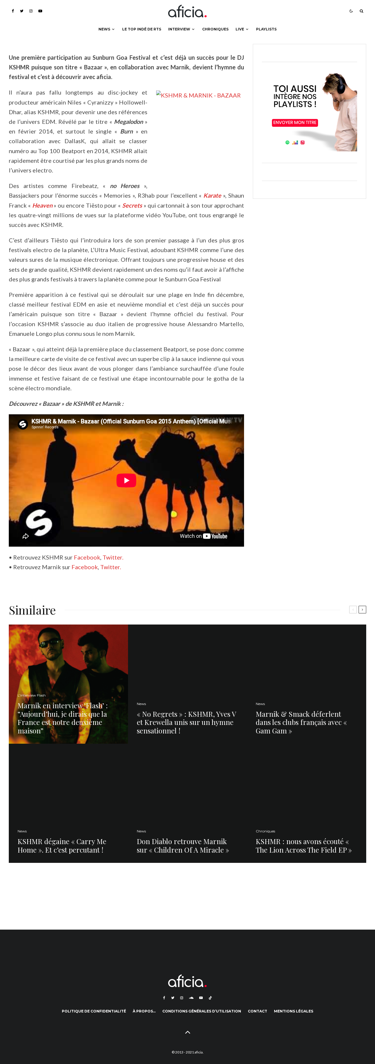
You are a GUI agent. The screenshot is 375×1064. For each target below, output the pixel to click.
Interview (179, 29)
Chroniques (215, 29)
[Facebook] (13, 11)
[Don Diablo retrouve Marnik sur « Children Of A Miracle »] (187, 803)
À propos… (144, 1011)
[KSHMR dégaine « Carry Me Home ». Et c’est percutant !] (68, 803)
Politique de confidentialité (94, 1011)
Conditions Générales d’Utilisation (201, 1011)
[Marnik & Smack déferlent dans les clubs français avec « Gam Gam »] (306, 684)
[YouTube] (40, 11)
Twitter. (113, 557)
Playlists (266, 29)
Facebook (87, 557)
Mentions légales (293, 1011)
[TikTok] (210, 998)
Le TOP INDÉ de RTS (141, 29)
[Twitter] (21, 11)
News (104, 29)
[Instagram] (30, 11)
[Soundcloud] (191, 998)
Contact (257, 1011)
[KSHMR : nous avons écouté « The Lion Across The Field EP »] (306, 803)
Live (240, 29)
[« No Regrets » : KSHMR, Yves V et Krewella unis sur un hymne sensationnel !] (187, 684)
